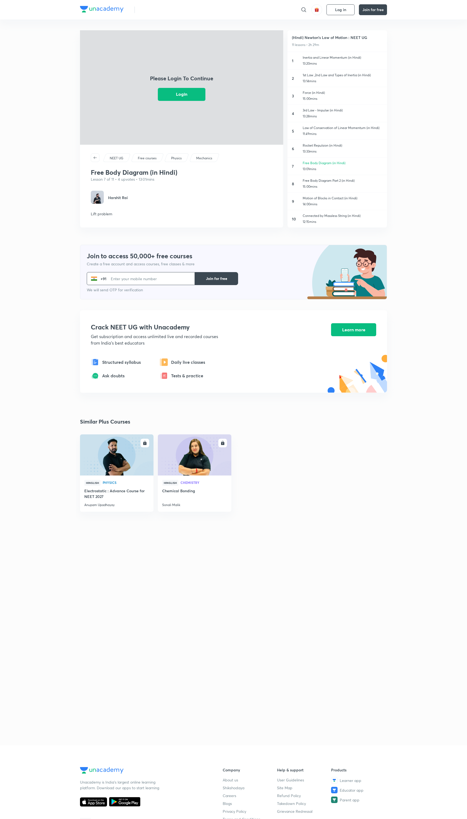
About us (230, 779)
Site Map (284, 787)
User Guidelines (290, 779)
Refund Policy (289, 795)
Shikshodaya (233, 787)
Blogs (227, 803)
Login (181, 94)
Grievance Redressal (294, 811)
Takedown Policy (291, 803)
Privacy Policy (234, 811)
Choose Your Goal (163, 9)
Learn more (353, 329)
